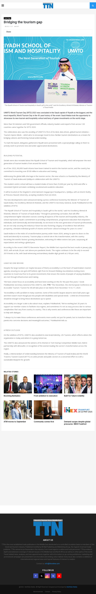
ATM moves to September (15, 422)
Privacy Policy (56, 591)
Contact (47, 591)
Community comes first (44, 422)
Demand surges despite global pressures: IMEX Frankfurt (77, 423)
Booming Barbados (12, 396)
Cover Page (7, 18)
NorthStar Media (72, 587)
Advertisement (38, 591)
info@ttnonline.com (52, 564)
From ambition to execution (45, 396)
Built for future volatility (74, 396)
